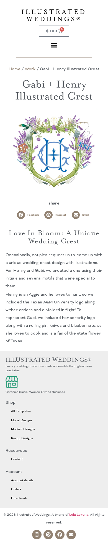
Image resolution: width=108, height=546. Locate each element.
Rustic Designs (22, 438)
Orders (16, 489)
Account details (22, 480)
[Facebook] (60, 534)
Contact (17, 459)
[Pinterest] (48, 534)
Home (14, 68)
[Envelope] (71, 534)
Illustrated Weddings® (54, 15)
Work (30, 68)
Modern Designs (23, 429)
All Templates (21, 411)
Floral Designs (21, 420)
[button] (54, 44)
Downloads (19, 498)
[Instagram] (37, 534)
